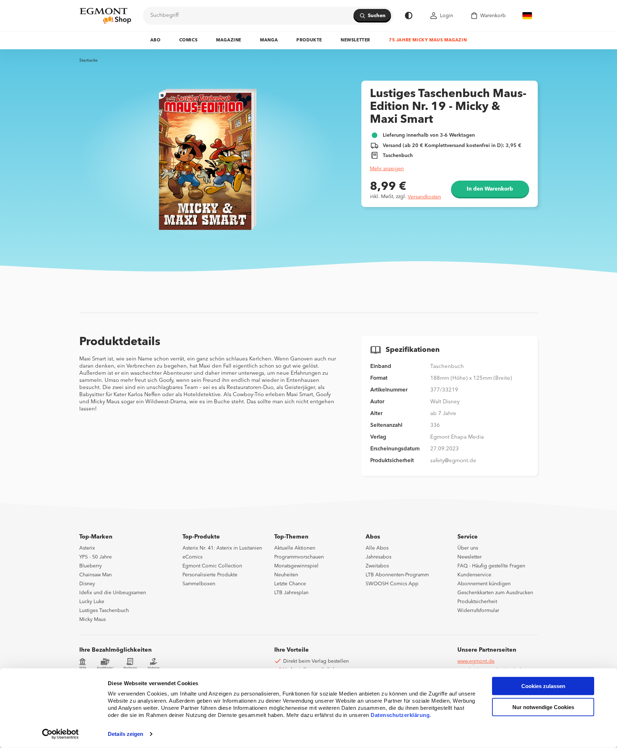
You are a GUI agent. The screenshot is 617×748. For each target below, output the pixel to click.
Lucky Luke (91, 601)
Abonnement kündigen (484, 583)
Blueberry (90, 565)
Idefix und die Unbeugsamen (112, 592)
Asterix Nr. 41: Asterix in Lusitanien (222, 548)
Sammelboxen (198, 583)
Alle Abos (377, 548)
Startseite (88, 61)
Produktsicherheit (477, 601)
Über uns (467, 548)
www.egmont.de (476, 661)
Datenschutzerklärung (400, 715)
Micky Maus (92, 619)
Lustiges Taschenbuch (104, 610)
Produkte (309, 40)
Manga (269, 40)
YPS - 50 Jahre (95, 557)
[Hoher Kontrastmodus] (408, 15)
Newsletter (355, 40)
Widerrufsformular (478, 610)
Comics (188, 40)
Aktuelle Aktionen (294, 548)
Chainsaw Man (95, 574)
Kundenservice (474, 574)
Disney (87, 583)
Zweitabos (377, 565)
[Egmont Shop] (105, 15)
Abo (155, 40)
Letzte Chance (290, 583)
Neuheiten (286, 574)
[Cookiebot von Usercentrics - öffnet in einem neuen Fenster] (60, 734)
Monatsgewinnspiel (296, 565)
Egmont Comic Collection (212, 565)
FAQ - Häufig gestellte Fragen (491, 565)
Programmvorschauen (299, 557)
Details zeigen (125, 734)
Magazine (228, 40)
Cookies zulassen (543, 686)
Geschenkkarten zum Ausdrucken (495, 592)
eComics (192, 557)
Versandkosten (424, 196)
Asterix (87, 548)
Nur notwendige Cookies (543, 707)
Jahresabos (378, 557)
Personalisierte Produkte (209, 574)
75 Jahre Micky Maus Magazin (428, 40)
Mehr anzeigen (387, 168)
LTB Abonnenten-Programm (397, 574)
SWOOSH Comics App (392, 583)
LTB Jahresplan (291, 592)
